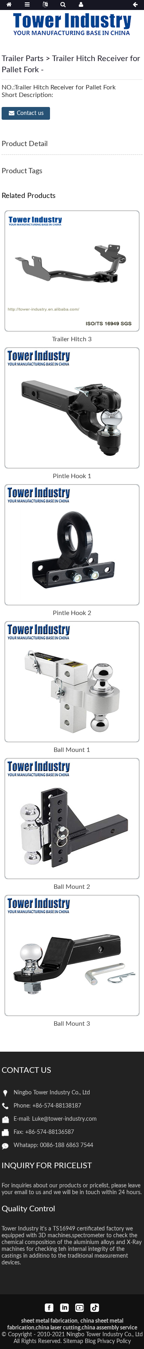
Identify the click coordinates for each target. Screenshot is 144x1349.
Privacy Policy (114, 1341)
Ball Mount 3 (72, 1024)
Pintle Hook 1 (72, 476)
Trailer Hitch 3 (72, 339)
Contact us (30, 113)
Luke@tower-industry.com (64, 1119)
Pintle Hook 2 (72, 613)
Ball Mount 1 (72, 750)
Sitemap (73, 1341)
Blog (90, 1341)
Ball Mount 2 (72, 887)
